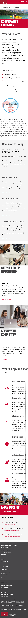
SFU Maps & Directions (6, 585)
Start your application (10, 512)
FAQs (2, 559)
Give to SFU (3, 592)
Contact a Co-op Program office (12, 536)
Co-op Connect (5, 566)
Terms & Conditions (5, 609)
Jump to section (6, 171)
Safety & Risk (4, 583)
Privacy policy (12, 609)
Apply (2, 557)
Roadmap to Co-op (5, 547)
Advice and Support (6, 550)
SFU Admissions (5, 587)
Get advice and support (10, 524)
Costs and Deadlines (6, 552)
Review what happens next (11, 530)
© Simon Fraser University (21, 609)
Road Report (4, 590)
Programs (3, 554)
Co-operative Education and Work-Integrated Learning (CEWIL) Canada (13, 121)
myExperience (4, 561)
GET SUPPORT (5, 359)
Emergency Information (7, 594)
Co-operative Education (10, 7)
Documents (4, 564)
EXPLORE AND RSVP (6, 299)
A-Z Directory (4, 596)
